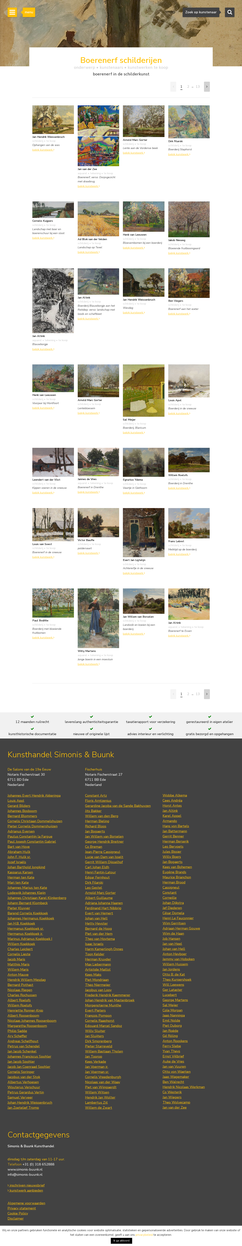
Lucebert (170, 995)
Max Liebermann (98, 964)
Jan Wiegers (172, 1097)
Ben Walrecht (173, 1082)
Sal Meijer (170, 1005)
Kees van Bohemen (177, 867)
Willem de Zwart (98, 1107)
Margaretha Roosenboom (27, 1026)
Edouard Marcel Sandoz (103, 1026)
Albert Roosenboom (23, 1015)
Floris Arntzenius (98, 800)
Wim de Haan (173, 933)
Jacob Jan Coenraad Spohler (29, 1066)
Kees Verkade (95, 1061)
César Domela (173, 913)
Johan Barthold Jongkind (26, 867)
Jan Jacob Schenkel (22, 1051)
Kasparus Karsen (20, 872)
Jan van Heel (172, 943)
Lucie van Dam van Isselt (104, 857)
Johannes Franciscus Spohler (29, 1056)
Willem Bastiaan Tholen (104, 1051)
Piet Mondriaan (97, 979)
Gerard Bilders (19, 806)
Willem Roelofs (20, 1005)
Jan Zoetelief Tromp (23, 1107)
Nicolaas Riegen (20, 990)
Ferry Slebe (172, 1046)
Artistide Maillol (98, 969)
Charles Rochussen (22, 995)
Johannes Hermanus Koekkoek (31, 918)
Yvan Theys (171, 1051)
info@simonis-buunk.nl (25, 1174)
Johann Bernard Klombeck (28, 903)
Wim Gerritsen (174, 923)
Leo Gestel (93, 887)
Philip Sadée (17, 1031)
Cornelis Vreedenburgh (103, 1077)
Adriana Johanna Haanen (104, 903)
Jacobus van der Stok (24, 1077)
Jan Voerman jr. (96, 1066)
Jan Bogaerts (95, 831)
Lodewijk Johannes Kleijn (27, 892)
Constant (170, 892)
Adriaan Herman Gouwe (181, 928)
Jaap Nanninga (174, 1015)
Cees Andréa (172, 800)
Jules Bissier (172, 851)
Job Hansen (171, 938)
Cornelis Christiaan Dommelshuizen (35, 821)
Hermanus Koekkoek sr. (26, 928)
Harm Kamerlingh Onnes (104, 949)
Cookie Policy (18, 1213)
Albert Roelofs (19, 1000)
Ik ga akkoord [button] (121, 1240)
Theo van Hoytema (100, 939)
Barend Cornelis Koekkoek (28, 913)
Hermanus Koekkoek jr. (25, 933)
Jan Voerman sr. (97, 1072)
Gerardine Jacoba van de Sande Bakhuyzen (118, 806)
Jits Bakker (93, 811)
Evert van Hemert (99, 913)
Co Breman (93, 846)
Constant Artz (96, 795)
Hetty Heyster (96, 923)
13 (198, 86)
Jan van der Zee (175, 1107)
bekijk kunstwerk (42, 150)
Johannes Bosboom (22, 811)
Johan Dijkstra (173, 903)
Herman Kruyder (98, 959)
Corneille (170, 897)
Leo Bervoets (173, 846)
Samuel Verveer (20, 1097)
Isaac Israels (94, 944)
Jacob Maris (16, 959)
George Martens (175, 1000)
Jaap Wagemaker (176, 1076)
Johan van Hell (96, 918)
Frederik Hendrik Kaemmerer (107, 995)
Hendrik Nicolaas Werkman (184, 1087)
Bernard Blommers (22, 816)
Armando (170, 821)
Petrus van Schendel (24, 1046)
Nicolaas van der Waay (102, 1082)
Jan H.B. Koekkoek (21, 923)
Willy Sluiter (95, 1031)
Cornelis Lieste (19, 954)
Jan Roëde (170, 1030)
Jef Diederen (172, 908)
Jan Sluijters (94, 1036)
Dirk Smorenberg (98, 1041)
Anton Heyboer (175, 954)
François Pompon (98, 1015)
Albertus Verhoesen (23, 1082)
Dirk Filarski (94, 882)
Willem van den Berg (101, 816)
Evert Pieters (95, 1010)
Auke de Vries (173, 1061)
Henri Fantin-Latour (100, 872)
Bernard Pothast (20, 985)
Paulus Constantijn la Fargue (30, 836)
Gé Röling (170, 1036)
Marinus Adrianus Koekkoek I (30, 939)
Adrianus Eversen (21, 831)
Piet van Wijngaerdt (100, 1087)
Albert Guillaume (99, 898)
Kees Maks (93, 974)
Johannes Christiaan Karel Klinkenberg (37, 898)
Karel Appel (172, 816)
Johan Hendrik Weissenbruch (30, 1102)
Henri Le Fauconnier (178, 918)
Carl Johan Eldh (97, 867)
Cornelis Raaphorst (99, 1020)
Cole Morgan (172, 1010)
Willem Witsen (97, 1092)
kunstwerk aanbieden (26, 1190)
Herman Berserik (176, 841)
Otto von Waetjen (177, 1071)
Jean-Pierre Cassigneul (102, 852)
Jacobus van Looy (98, 990)
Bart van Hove (19, 846)
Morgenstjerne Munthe (103, 1005)
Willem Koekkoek (21, 944)
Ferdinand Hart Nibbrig (103, 908)
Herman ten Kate (21, 877)
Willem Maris (18, 969)
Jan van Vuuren (174, 1066)
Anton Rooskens (175, 1041)
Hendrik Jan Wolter (100, 1097)
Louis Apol (16, 800)
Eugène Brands (174, 872)
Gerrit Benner (173, 836)
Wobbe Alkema (175, 795)
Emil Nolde (171, 1020)
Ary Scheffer (17, 1036)
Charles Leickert (20, 949)
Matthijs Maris (18, 964)
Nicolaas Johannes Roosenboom (32, 1020)
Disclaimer (16, 1218)
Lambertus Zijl (96, 1102)
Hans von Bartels (176, 826)
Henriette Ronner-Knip (25, 1010)
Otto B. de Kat (174, 974)
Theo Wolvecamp (176, 1102)
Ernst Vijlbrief (173, 1056)
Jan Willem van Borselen (104, 836)
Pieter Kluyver (19, 908)
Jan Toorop (93, 1056)
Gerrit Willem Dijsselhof (104, 862)
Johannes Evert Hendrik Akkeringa (34, 795)
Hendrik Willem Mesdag (27, 979)
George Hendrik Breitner (104, 841)
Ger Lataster (172, 990)
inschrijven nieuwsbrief (27, 1185)
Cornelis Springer (21, 1072)
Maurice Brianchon (177, 877)
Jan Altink (170, 810)
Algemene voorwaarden (26, 1203)
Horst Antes (172, 805)
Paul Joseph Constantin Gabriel (32, 841)
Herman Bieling (97, 821)
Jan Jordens (171, 969)
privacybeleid (144, 1235)
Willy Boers (172, 856)
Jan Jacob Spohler (21, 1061)
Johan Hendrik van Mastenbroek (109, 1000)
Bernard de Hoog (98, 928)
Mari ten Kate (18, 882)
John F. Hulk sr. (19, 857)
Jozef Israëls (17, 862)
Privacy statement (22, 1208)
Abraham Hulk (19, 852)
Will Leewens (173, 984)
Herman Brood (174, 882)
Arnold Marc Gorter (100, 892)
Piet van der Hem (98, 933)
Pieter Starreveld (98, 1046)
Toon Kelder (94, 954)
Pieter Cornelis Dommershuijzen (32, 826)
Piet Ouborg (172, 1025)
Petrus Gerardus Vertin (26, 1092)
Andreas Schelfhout (23, 1041)
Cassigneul (171, 887)
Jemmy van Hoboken (179, 959)
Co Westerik (172, 1092)
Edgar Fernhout (97, 877)
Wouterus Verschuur (24, 1087)
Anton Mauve (18, 974)
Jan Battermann (175, 831)
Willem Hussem (175, 964)
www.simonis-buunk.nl (25, 1169)
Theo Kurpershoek (177, 979)
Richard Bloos (95, 826)
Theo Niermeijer (97, 985)
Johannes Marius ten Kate (27, 887)
